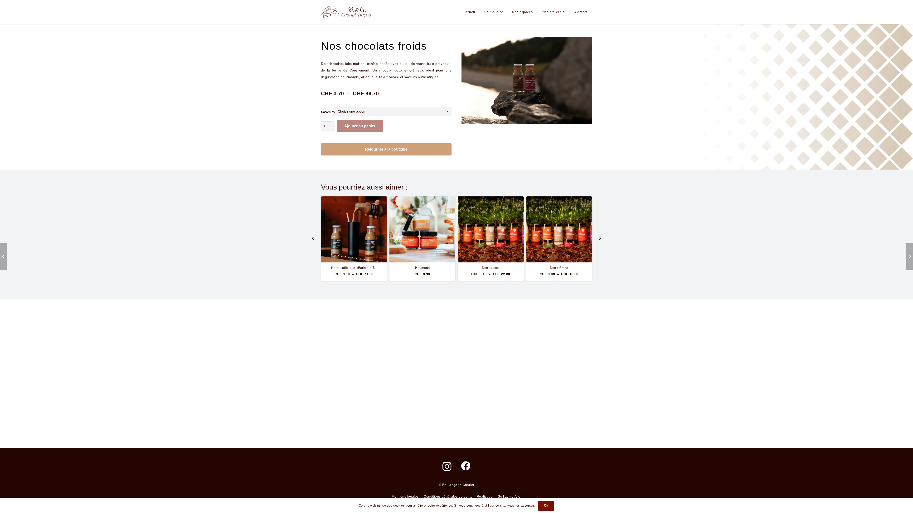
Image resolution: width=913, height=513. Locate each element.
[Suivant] (600, 238)
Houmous (422, 268)
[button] (501, 12)
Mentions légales (405, 496)
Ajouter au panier (359, 126)
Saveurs (328, 112)
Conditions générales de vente (448, 496)
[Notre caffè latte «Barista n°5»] (354, 229)
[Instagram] (447, 466)
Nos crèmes (559, 268)
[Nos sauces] (491, 229)
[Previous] (313, 238)
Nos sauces (491, 268)
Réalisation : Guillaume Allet (499, 496)
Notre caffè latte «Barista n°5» (354, 268)
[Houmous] (422, 229)
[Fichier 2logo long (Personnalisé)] (346, 12)
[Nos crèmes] (559, 229)
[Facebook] (465, 465)
